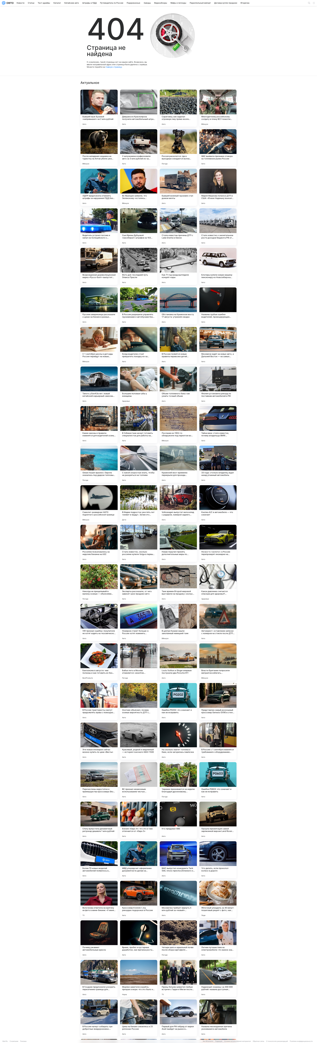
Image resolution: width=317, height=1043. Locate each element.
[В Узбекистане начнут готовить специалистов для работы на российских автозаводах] (138, 424)
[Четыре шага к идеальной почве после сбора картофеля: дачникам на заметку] (178, 938)
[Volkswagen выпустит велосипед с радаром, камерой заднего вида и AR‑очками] (178, 503)
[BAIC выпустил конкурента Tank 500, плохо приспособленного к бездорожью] (178, 859)
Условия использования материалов (237, 1041)
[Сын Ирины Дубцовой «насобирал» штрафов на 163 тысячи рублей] (138, 226)
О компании (14, 1041)
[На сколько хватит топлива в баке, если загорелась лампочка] (178, 741)
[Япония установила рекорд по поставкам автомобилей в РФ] (218, 385)
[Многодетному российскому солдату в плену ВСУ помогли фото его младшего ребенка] (218, 108)
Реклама (23, 1041)
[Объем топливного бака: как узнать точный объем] (178, 385)
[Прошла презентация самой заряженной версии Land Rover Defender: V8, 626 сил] (218, 820)
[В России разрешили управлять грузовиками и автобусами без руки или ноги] (138, 306)
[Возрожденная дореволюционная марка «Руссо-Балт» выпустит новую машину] (99, 266)
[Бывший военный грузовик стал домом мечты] (178, 187)
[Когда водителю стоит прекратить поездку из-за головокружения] (138, 345)
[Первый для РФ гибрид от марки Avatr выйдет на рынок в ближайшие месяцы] (178, 1018)
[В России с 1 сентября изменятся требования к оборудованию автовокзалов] (218, 741)
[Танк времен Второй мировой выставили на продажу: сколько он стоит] (178, 582)
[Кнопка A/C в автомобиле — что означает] (218, 503)
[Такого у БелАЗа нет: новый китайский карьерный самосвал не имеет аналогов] (99, 385)
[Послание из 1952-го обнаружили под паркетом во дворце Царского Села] (178, 424)
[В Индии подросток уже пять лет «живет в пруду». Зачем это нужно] (138, 503)
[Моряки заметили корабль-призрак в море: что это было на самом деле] (138, 978)
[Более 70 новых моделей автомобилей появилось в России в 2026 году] (99, 859)
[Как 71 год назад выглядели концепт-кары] (178, 266)
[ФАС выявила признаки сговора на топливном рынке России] (218, 147)
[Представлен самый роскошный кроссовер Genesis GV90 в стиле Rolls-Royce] (218, 701)
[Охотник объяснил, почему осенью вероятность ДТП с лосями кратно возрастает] (138, 701)
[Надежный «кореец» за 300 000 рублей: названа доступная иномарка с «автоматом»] (218, 978)
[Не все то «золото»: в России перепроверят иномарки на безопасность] (218, 543)
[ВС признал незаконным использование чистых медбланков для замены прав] (138, 780)
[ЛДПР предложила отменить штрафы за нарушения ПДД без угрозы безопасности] (99, 187)
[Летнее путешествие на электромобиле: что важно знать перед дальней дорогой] (218, 938)
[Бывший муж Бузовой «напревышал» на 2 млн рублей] (99, 108)
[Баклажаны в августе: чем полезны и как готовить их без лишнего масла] (99, 662)
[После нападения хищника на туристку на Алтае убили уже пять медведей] (99, 147)
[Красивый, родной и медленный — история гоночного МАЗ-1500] (138, 741)
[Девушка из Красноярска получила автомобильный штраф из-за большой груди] (138, 108)
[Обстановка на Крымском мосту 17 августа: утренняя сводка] (178, 306)
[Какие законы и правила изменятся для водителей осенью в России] (99, 424)
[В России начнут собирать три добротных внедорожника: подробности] (99, 1018)
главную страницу (113, 67)
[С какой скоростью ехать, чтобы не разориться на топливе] (138, 464)
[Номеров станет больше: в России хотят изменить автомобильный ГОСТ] (138, 622)
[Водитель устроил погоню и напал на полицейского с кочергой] (99, 226)
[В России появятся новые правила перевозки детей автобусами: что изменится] (178, 345)
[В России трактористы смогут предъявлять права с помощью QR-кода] (99, 701)
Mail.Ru (5, 1041)
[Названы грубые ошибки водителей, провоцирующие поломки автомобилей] (218, 306)
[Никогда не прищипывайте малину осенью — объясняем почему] (99, 582)
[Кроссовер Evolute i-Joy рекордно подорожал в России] (138, 899)
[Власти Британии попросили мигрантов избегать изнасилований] (218, 662)
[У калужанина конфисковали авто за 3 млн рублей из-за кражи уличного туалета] (138, 147)
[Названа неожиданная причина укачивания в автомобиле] (218, 1018)
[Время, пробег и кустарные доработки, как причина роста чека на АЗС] (138, 938)
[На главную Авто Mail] (9, 3)
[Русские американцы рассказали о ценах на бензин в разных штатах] (99, 306)
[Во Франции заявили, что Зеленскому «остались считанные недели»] (138, 187)
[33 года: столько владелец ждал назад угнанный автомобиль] (218, 464)
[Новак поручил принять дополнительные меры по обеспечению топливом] (178, 543)
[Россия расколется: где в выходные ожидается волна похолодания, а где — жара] (178, 147)
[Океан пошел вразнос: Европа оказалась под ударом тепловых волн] (99, 464)
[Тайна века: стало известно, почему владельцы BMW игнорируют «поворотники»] (218, 424)
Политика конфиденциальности (301, 1041)
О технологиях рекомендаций (277, 1041)
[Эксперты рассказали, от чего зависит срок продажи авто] (138, 582)
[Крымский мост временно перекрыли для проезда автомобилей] (178, 464)
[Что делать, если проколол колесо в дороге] (218, 859)
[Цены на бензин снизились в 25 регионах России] (138, 1018)
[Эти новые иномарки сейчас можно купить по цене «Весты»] (99, 741)
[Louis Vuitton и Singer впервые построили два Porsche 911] (178, 662)
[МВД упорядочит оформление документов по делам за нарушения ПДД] (138, 859)
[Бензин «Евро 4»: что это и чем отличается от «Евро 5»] (138, 820)
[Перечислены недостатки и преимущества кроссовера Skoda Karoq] (99, 780)
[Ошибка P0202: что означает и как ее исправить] (178, 701)
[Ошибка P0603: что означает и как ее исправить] (218, 780)
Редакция (218, 1041)
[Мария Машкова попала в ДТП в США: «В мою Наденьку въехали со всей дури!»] (218, 187)
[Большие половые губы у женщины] (138, 385)
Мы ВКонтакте (208, 1041)
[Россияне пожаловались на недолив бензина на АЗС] (99, 543)
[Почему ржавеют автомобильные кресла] (99, 938)
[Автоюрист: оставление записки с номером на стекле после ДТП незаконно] (218, 622)
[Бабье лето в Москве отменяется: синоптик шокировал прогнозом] (138, 662)
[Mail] (3, 3)
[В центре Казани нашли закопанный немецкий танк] (178, 622)
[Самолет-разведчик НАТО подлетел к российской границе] (99, 503)
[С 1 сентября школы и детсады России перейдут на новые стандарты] (99, 345)
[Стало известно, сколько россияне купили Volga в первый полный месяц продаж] (138, 543)
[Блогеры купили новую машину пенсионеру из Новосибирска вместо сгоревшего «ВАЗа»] (218, 266)
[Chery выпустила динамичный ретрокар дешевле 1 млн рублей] (99, 820)
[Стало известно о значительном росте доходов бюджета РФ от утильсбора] (218, 226)
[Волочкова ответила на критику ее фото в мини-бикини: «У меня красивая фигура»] (99, 899)
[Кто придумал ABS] (178, 820)
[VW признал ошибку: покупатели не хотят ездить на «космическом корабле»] (99, 622)
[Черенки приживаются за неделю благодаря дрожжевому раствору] (178, 780)
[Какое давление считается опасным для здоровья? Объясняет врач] (218, 582)
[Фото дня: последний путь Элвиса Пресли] (138, 266)
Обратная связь (258, 1041)
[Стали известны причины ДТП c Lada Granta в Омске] (178, 226)
